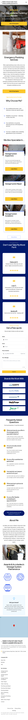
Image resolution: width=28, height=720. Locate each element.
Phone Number (5, 350)
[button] (14, 513)
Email (3, 343)
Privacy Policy (18, 708)
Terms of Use (10, 708)
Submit (14, 371)
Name (3, 336)
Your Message (5, 357)
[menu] (26, 2)
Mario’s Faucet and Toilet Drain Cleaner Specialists (12, 642)
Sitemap (14, 710)
